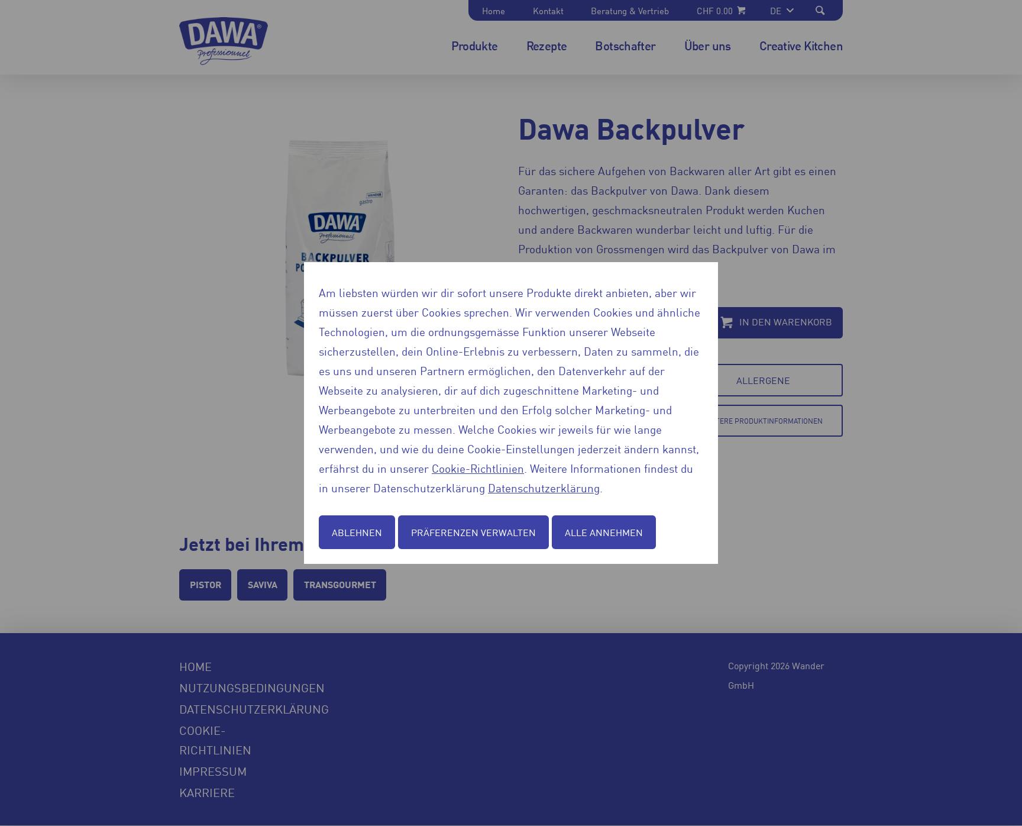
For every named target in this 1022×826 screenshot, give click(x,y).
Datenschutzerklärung (544, 487)
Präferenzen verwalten (473, 532)
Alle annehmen (604, 532)
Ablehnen (357, 532)
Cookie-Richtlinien (478, 468)
